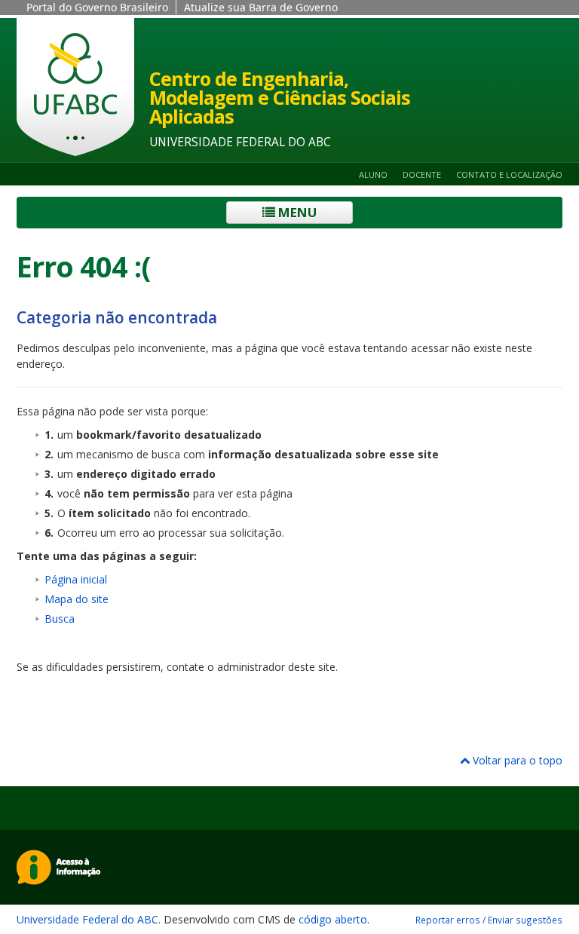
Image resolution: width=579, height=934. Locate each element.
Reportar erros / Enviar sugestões (488, 920)
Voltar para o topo (516, 760)
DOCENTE (422, 174)
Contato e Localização (509, 174)
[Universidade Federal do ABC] (75, 87)
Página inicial (75, 579)
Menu (296, 212)
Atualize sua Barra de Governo (261, 7)
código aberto (333, 919)
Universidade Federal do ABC (87, 919)
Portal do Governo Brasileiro (97, 7)
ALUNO (373, 174)
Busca (59, 618)
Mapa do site (76, 599)
